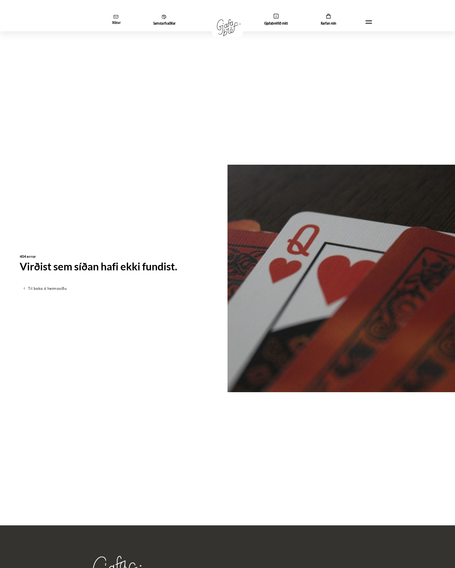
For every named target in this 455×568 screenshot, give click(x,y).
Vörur (116, 22)
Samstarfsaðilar (164, 23)
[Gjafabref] (227, 28)
